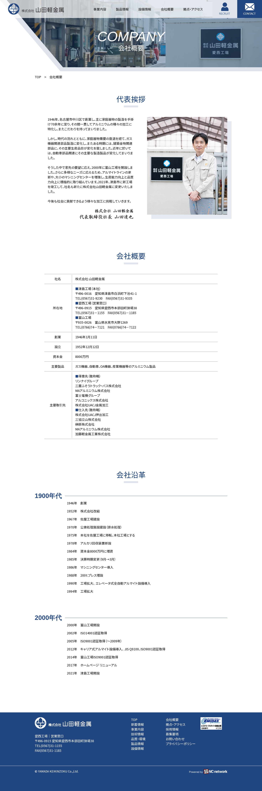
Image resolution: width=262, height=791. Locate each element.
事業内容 (137, 729)
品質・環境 (138, 738)
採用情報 (172, 729)
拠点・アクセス (175, 724)
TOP (38, 77)
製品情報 (137, 743)
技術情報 (137, 734)
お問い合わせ (175, 738)
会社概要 (172, 719)
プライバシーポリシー (181, 743)
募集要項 (172, 734)
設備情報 (137, 748)
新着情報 (137, 724)
